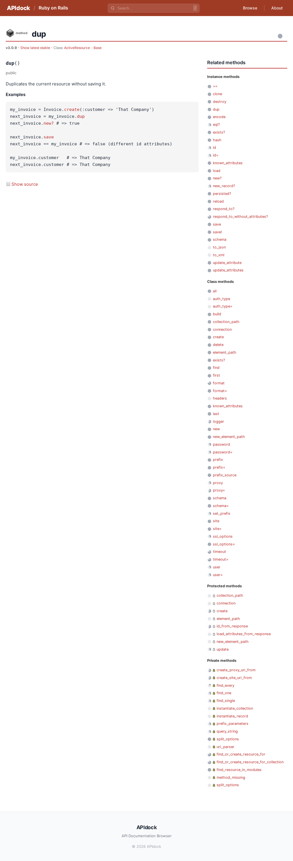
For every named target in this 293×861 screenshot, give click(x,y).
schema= (221, 506)
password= (222, 452)
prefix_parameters (232, 723)
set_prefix (221, 513)
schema (219, 239)
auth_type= (222, 306)
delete (218, 345)
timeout (219, 551)
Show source (24, 184)
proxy (218, 483)
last (216, 414)
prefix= (219, 467)
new (216, 429)
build (217, 314)
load (216, 171)
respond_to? (223, 209)
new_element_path (229, 437)
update (223, 649)
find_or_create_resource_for (241, 754)
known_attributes (228, 163)
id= (215, 155)
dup (81, 116)
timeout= (220, 559)
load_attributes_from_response (244, 634)
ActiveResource (77, 48)
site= (217, 529)
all (215, 291)
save (48, 137)
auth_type (221, 299)
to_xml (218, 255)
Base (98, 48)
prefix (218, 459)
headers (220, 398)
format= (220, 391)
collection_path (226, 322)
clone (217, 94)
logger (218, 421)
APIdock (18, 8)
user (216, 567)
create (72, 109)
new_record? (224, 186)
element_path (224, 352)
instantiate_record (232, 716)
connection (222, 329)
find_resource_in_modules (239, 770)
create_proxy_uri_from (236, 670)
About (277, 7)
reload (218, 201)
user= (218, 575)
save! (217, 232)
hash (217, 140)
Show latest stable (35, 48)
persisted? (222, 193)
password (221, 444)
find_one (224, 693)
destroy (219, 101)
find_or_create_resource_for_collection (250, 762)
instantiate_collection (235, 708)
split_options (228, 739)
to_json (219, 247)
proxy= (219, 490)
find (216, 367)
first (216, 375)
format (219, 383)
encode (219, 117)
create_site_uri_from (234, 678)
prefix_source (224, 475)
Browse (250, 7)
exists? (219, 132)
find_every (225, 685)
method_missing (231, 777)
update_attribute (227, 263)
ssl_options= (224, 544)
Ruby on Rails (53, 8)
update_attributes (228, 270)
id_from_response (232, 626)
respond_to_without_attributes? (240, 216)
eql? (216, 124)
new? (48, 123)
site (216, 521)
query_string (227, 731)
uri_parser (225, 747)
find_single (226, 700)
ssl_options (223, 536)
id (214, 147)
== (215, 86)
